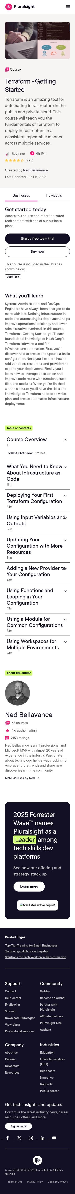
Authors (45, 1029)
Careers (10, 1059)
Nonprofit (46, 1084)
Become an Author (52, 998)
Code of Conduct (58, 1181)
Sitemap (10, 1011)
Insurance (47, 1077)
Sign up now (18, 1126)
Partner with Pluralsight (48, 1007)
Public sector (49, 1091)
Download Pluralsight (20, 1018)
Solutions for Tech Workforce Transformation (35, 957)
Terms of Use (15, 1181)
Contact (10, 991)
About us (11, 1052)
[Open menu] (68, 6)
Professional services (19, 1031)
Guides (45, 991)
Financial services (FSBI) (52, 1062)
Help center (13, 998)
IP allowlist (12, 1004)
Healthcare (47, 1071)
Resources (12, 1072)
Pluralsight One (51, 1023)
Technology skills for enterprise (26, 951)
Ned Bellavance (35, 170)
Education (47, 1052)
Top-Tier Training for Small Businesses (31, 945)
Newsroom (12, 1066)
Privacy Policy (35, 1181)
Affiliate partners (51, 1016)
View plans (12, 1024)
